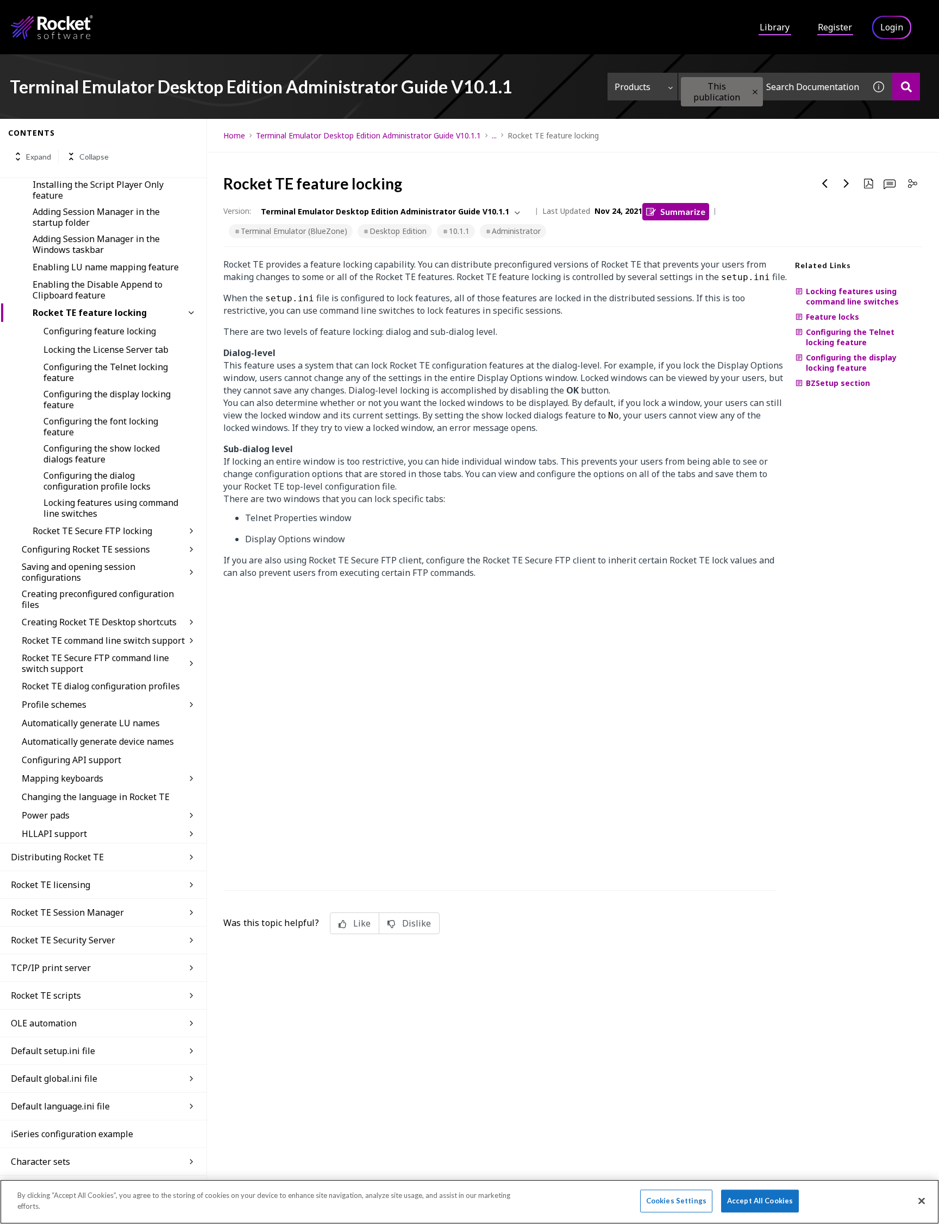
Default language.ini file (60, 1106)
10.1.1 (459, 231)
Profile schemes (54, 705)
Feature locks (832, 317)
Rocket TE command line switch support (103, 640)
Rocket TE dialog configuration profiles (101, 686)
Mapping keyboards (62, 778)
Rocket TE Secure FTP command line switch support (95, 663)
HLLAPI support (54, 834)
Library (775, 27)
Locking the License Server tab (105, 350)
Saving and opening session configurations (78, 572)
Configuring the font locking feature (100, 426)
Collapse (94, 156)
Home (234, 135)
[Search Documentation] (906, 86)
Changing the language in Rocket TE (96, 797)
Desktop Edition (398, 231)
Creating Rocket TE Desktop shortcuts (99, 622)
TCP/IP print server (51, 968)
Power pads (46, 815)
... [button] (494, 135)
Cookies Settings (676, 1200)
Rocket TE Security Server (63, 940)
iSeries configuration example (72, 1134)
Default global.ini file (54, 1079)
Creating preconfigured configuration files (98, 599)
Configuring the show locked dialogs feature (101, 454)
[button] (755, 92)
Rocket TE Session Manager (67, 912)
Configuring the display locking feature (107, 399)
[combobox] (771, 86)
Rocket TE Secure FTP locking (92, 531)
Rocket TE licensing (50, 885)
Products (632, 87)
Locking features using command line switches (110, 508)
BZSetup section (838, 383)
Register (835, 27)
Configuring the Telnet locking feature (105, 372)
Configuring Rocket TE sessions (86, 549)
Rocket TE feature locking (90, 313)
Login (891, 27)
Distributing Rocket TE (57, 857)
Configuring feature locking (99, 331)
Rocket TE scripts (46, 995)
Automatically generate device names (98, 741)
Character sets (40, 1162)
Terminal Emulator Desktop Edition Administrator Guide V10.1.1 (368, 135)
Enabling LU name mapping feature (106, 267)
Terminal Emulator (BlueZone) (294, 231)
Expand (38, 156)
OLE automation (44, 1023)
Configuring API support (71, 760)
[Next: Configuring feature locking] (846, 183)
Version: (237, 211)
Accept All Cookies (760, 1200)
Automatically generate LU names (91, 723)
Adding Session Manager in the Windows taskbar (96, 244)
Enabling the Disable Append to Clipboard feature (97, 290)
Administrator (516, 231)
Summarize (682, 211)
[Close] (922, 1201)
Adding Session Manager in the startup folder (96, 217)
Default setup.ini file (53, 1051)
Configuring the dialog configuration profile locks (97, 481)
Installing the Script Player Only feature (98, 190)
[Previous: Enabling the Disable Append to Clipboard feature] (825, 183)
